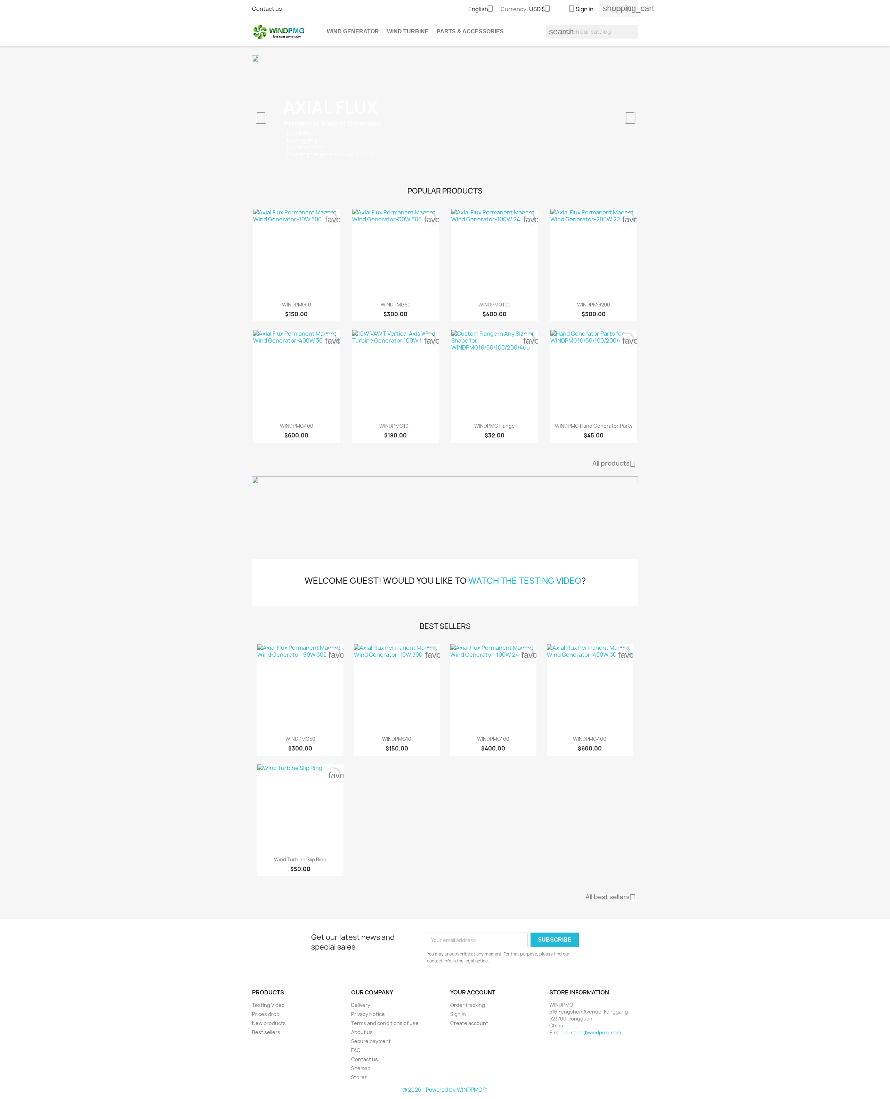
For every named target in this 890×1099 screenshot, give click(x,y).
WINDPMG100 (494, 304)
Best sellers (266, 1032)
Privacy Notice (368, 1014)
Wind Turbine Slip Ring (300, 859)
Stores (359, 1077)
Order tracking (467, 1005)
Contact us (267, 9)
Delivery (360, 1005)
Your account (472, 992)
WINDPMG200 (593, 304)
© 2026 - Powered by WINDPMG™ (445, 1089)
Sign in (458, 1014)
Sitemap (361, 1068)
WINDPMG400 (296, 426)
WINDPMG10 (296, 304)
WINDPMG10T (395, 426)
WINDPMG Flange (494, 426)
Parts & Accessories (470, 31)
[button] (281, 114)
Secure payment (371, 1041)
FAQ (356, 1050)
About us (362, 1032)
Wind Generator (353, 31)
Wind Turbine (408, 31)
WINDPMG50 (396, 304)
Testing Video (268, 1005)
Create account (469, 1023)
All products (614, 464)
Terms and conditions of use (385, 1023)
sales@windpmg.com (596, 1032)
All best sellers (610, 897)
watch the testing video (524, 581)
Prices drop (266, 1014)
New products (269, 1023)
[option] (445, 114)
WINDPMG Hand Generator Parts (594, 426)
